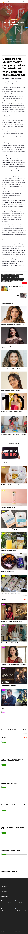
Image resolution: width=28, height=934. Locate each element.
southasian (15, 280)
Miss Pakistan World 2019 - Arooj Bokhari (12, 295)
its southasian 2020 (14, 276)
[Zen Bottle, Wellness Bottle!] (14, 497)
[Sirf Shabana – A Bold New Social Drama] (14, 611)
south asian (21, 278)
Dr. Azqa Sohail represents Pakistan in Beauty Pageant (13, 346)
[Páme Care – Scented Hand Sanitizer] (14, 583)
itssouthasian (5, 277)
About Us (4, 884)
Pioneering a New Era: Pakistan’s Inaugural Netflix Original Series (14, 730)
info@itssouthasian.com (6, 924)
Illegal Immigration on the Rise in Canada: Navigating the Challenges (7, 904)
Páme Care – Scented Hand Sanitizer (10, 593)
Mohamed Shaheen (6, 278)
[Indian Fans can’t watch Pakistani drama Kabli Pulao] (14, 697)
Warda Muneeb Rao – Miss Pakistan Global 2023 (13, 434)
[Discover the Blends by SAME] (14, 540)
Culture (25, 737)
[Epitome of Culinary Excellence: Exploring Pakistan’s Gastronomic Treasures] (14, 749)
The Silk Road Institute (7, 281)
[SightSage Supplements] (14, 561)
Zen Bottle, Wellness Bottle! (8, 507)
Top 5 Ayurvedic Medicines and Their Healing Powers (12, 485)
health (25, 463)
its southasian (5, 276)
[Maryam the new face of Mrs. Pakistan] (14, 380)
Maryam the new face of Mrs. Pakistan (11, 390)
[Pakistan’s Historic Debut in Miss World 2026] (14, 314)
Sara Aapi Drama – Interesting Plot (10, 643)
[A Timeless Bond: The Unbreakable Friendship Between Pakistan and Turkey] (14, 772)
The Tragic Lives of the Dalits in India (10, 850)
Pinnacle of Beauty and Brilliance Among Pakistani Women (11, 412)
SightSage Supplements (7, 572)
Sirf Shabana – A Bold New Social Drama (11, 621)
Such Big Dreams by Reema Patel (9, 871)
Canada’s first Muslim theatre (8, 274)
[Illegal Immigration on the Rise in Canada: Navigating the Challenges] (1, 901)
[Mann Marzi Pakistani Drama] (14, 675)
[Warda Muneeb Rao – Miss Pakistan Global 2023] (14, 424)
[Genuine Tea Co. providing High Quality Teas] (14, 519)
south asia (14, 278)
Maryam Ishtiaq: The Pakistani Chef (10, 369)
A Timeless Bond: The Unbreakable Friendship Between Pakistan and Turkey (13, 782)
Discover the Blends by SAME (8, 550)
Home (3, 881)
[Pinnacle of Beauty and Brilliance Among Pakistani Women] (14, 401)
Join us (3, 888)
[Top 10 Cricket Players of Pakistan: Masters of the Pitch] (14, 817)
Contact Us (4, 891)
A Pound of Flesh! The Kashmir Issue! (15, 288)
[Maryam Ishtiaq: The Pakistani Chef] (14, 358)
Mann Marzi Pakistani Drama (8, 685)
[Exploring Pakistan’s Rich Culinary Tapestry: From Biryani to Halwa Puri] (14, 794)
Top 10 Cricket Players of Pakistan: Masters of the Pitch (13, 828)
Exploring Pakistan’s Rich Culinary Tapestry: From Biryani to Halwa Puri (14, 805)
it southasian (19, 274)
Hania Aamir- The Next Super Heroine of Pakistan (14, 664)
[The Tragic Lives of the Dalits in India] (14, 840)
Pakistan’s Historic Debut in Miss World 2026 (12, 324)
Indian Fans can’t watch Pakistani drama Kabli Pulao (13, 707)
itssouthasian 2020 (14, 277)
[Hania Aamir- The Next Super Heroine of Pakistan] (14, 654)
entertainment (14, 19)
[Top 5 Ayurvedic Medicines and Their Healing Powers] (14, 474)
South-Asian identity (6, 280)
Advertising (4, 886)
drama (25, 599)
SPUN (21, 280)
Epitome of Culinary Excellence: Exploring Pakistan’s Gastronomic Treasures (11, 760)
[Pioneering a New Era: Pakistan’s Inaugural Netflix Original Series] (14, 719)
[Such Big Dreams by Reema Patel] (14, 861)
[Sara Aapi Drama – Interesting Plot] (14, 632)
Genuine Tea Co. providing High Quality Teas (12, 529)
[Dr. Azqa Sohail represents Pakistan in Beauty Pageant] (14, 335)
